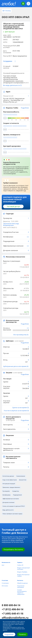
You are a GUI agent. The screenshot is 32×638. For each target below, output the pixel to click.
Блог (3, 565)
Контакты (20, 580)
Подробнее (9, 634)
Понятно (22, 634)
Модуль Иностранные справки (23, 575)
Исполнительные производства (12, 321)
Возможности (6, 562)
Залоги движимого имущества (13, 418)
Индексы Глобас (12, 108)
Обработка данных (22, 583)
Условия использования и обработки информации (22, 592)
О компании (5, 583)
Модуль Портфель (22, 572)
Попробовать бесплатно (13, 549)
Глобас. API (20, 565)
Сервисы (19, 562)
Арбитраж (10, 341)
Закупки (9, 373)
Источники (5, 585)
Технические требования (20, 586)
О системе (5, 580)
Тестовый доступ (13, 206)
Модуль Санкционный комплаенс (23, 568)
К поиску (8, 11)
